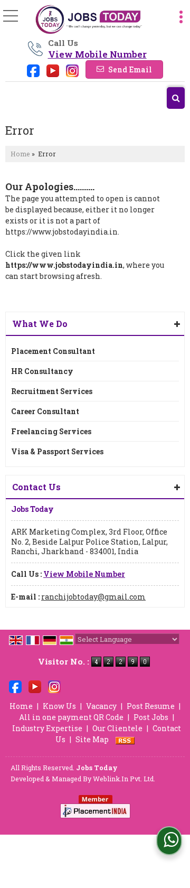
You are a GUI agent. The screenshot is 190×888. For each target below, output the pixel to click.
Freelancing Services (51, 431)
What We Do (40, 323)
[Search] (176, 98)
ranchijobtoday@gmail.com (93, 597)
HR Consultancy (42, 371)
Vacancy (101, 706)
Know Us (59, 706)
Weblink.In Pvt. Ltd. (124, 778)
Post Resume (151, 706)
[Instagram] (72, 70)
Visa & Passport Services (57, 451)
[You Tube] (52, 70)
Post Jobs (151, 717)
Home (20, 153)
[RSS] (125, 739)
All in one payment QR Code (71, 717)
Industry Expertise (47, 728)
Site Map (92, 739)
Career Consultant (45, 411)
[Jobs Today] (88, 20)
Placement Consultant (53, 351)
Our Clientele (117, 728)
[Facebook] (33, 70)
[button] (97, 54)
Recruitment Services (51, 391)
